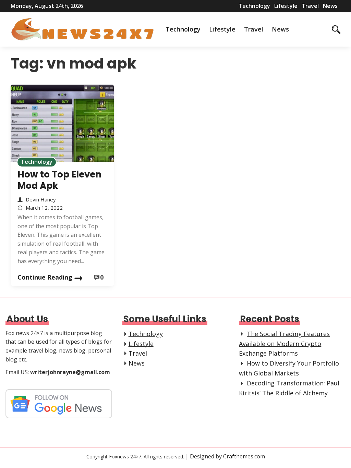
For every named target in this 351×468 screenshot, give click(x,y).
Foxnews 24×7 (125, 456)
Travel (310, 6)
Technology (254, 6)
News (330, 6)
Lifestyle (286, 6)
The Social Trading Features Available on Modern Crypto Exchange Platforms (284, 344)
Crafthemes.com (244, 456)
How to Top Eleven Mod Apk (59, 180)
